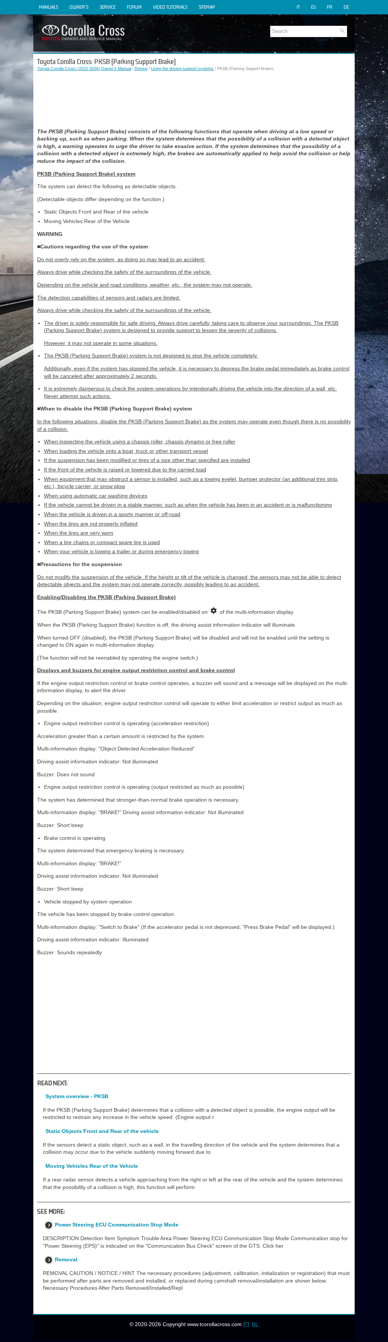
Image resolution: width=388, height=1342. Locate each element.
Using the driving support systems (182, 68)
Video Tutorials (170, 7)
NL (255, 1324)
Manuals (48, 7)
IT (298, 7)
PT (246, 1324)
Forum (134, 7)
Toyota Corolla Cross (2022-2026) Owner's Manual (84, 68)
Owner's (78, 7)
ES (313, 7)
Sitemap (207, 7)
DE (346, 7)
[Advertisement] (194, 100)
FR (329, 7)
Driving (141, 68)
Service (108, 7)
